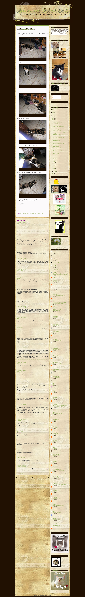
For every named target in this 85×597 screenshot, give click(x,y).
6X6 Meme (54, 149)
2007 (53, 173)
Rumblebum (55, 408)
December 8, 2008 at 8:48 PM (21, 404)
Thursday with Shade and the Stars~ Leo (59, 143)
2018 (53, 109)
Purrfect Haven (55, 324)
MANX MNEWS (55, 298)
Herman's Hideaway (56, 369)
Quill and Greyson (20, 458)
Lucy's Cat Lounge (56, 331)
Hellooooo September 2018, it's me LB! (59, 352)
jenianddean (19, 327)
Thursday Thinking (55, 252)
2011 (53, 115)
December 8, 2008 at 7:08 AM (21, 249)
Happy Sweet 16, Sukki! (56, 310)
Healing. (54, 370)
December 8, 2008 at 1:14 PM (21, 306)
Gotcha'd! (54, 462)
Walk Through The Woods (56, 377)
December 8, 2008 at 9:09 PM (21, 419)
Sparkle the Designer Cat (57, 262)
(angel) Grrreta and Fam (21, 466)
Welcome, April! (55, 491)
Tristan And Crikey (56, 419)
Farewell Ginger (55, 391)
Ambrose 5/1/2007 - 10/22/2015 (57, 413)
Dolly (53, 263)
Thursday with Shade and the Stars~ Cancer (60, 150)
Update (54, 292)
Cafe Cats (18, 318)
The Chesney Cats (56, 440)
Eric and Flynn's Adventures (57, 284)
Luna (53, 426)
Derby (54, 287)
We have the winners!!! (56, 140)
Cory (22, 33)
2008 (53, 119)
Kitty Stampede (55, 497)
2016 (53, 112)
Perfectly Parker (55, 362)
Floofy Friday (54, 384)
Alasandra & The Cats (56, 525)
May (54, 165)
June (54, 164)
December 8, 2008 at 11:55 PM (21, 457)
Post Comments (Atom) (25, 480)
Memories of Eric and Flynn (21, 259)
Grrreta (54, 412)
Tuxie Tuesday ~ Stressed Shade (58, 124)
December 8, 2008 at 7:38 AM (21, 258)
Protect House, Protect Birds (57, 349)
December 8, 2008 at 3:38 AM (21, 222)
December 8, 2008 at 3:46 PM (21, 362)
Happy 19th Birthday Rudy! (57, 363)
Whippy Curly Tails (56, 351)
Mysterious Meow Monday (27, 29)
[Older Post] (48, 477)
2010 (53, 116)
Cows (53, 332)
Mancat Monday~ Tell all (57, 130)
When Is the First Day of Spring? (57, 340)
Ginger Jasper (55, 280)
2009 (53, 118)
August (54, 161)
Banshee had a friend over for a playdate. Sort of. (31, 213)
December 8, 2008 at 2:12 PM (21, 347)
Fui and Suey (55, 461)
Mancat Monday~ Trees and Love (58, 137)
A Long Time (54, 434)
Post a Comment (20, 473)
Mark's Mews (55, 291)
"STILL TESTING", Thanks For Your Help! (59, 256)
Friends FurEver (55, 265)
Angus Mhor (55, 404)
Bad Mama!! (54, 441)
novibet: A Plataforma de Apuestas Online (59, 295)
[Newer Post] (16, 477)
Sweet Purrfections (56, 313)
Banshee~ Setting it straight (57, 129)
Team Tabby (55, 339)
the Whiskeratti (55, 316)
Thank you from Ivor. (56, 281)
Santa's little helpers (56, 146)
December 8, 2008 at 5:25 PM (21, 370)
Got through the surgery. (56, 519)
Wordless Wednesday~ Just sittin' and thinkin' (60, 152)
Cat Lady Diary (55, 348)
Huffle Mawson (55, 483)
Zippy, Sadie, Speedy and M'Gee (22, 307)
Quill (53, 383)
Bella (53, 398)
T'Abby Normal (55, 433)
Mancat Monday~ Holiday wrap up (58, 126)
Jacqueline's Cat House (57, 309)
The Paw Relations (56, 454)
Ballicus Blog (55, 294)
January (54, 171)
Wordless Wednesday (56, 477)
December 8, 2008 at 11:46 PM (21, 449)
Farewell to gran (55, 448)
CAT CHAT (54, 272)
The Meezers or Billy (20, 299)
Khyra (54, 251)
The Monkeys (55, 397)
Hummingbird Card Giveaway (57, 512)
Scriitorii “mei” (55, 420)
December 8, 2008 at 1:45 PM (21, 326)
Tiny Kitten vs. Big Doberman (57, 498)
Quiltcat (54, 511)
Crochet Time (55, 288)
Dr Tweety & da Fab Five (57, 469)
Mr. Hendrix (18, 348)
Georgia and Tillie (56, 277)
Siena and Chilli (55, 476)
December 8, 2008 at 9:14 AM (21, 277)
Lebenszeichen (55, 427)
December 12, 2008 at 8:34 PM (21, 465)
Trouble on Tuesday (56, 153)
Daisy (18, 363)
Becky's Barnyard (56, 376)
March (54, 168)
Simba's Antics (55, 355)
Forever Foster (19, 238)
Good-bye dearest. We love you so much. (59, 470)
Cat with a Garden (20, 383)
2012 (53, 113)
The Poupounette (56, 258)
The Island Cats (19, 270)
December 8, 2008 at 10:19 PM (21, 430)
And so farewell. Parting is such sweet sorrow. (59, 484)
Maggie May (55, 490)
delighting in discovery (56, 325)
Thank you (54, 356)
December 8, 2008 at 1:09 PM (21, 298)
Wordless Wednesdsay (56, 266)
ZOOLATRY (55, 255)
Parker (18, 250)
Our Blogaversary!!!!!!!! (56, 144)
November (55, 156)
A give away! (54, 409)
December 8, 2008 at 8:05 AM (21, 269)
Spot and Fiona (55, 523)
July (54, 162)
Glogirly (54, 301)
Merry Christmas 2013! (56, 455)
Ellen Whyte (18, 431)
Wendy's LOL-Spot (56, 528)
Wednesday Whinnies (56, 259)
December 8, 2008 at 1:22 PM (21, 317)
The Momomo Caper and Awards (58, 134)
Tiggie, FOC (55, 518)
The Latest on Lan (55, 317)
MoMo (54, 447)
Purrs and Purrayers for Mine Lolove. (58, 505)
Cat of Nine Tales (55, 527)
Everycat (18, 420)
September (55, 159)
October (54, 158)
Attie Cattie (54, 504)
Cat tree (54, 127)
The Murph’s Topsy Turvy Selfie (57, 270)
